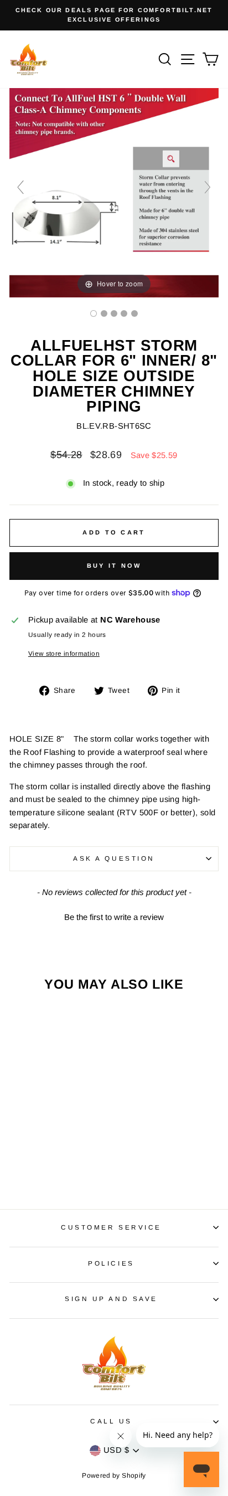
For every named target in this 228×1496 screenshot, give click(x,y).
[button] (114, 915)
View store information (64, 653)
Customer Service (111, 1227)
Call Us (111, 1421)
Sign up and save (111, 1298)
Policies (111, 1263)
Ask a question (113, 858)
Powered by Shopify (114, 1475)
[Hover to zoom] (114, 191)
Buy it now (114, 565)
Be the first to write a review (114, 917)
